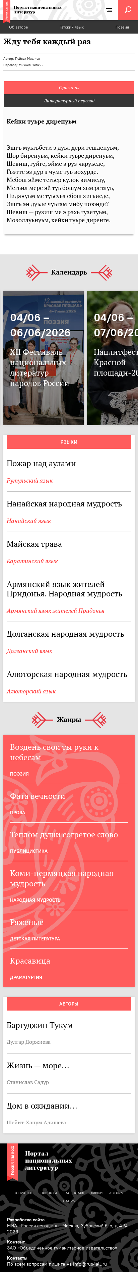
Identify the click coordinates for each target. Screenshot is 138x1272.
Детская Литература (35, 939)
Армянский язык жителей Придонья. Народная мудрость (64, 589)
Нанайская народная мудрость (64, 503)
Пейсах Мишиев (27, 58)
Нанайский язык (29, 521)
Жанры (69, 720)
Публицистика (29, 851)
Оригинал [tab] (69, 88)
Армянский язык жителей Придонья (56, 611)
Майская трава (34, 544)
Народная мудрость (35, 900)
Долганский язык (29, 651)
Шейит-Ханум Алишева (36, 1122)
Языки (69, 442)
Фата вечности (37, 796)
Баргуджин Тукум (40, 1025)
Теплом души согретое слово (64, 834)
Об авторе (18, 27)
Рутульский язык (30, 480)
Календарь (69, 272)
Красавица (30, 961)
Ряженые (27, 922)
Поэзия (122, 27)
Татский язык (72, 27)
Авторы (69, 1004)
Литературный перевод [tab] (69, 101)
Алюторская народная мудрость (67, 674)
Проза (17, 813)
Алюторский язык (31, 691)
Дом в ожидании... (42, 1105)
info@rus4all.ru (90, 1264)
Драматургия (26, 977)
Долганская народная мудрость (65, 634)
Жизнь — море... (38, 1065)
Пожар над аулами (41, 463)
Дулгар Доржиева (29, 1041)
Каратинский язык (32, 561)
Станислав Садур (28, 1082)
